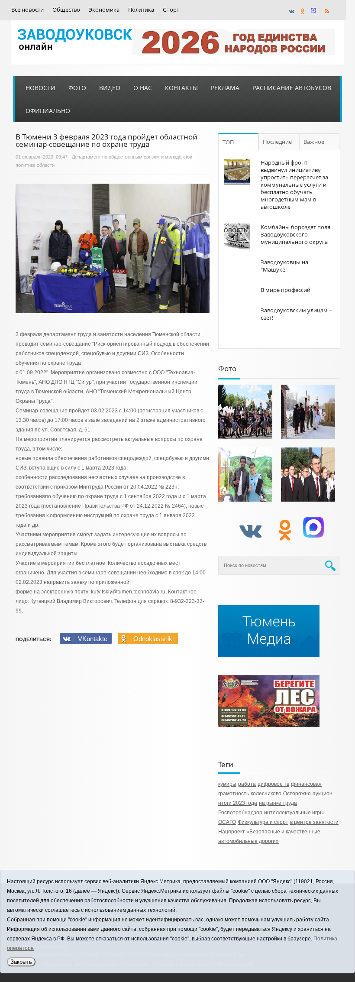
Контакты (181, 88)
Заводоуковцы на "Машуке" (284, 265)
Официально (48, 111)
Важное (313, 142)
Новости (40, 88)
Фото (77, 88)
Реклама (225, 88)
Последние (277, 142)
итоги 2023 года (237, 803)
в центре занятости (314, 822)
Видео (109, 88)
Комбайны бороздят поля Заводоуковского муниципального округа (295, 234)
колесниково (266, 794)
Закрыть (21, 962)
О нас (142, 88)
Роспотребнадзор (240, 813)
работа (247, 784)
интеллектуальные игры (294, 813)
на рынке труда (278, 803)
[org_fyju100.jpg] (245, 412)
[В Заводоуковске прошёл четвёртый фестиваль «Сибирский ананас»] (245, 474)
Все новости (27, 9)
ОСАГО (227, 822)
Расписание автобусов (291, 88)
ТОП (228, 142)
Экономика (104, 9)
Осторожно (297, 794)
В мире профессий (285, 290)
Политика (141, 9)
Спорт (171, 9)
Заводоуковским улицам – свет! (296, 313)
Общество (66, 9)
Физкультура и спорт (263, 822)
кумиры (227, 784)
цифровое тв (273, 784)
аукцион (322, 794)
